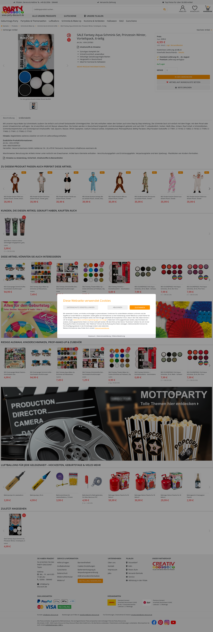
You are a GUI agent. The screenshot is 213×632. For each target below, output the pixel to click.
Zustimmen (140, 307)
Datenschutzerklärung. (102, 328)
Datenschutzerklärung (104, 336)
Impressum (91, 336)
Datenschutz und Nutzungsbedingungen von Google (90, 320)
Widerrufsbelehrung (118, 336)
